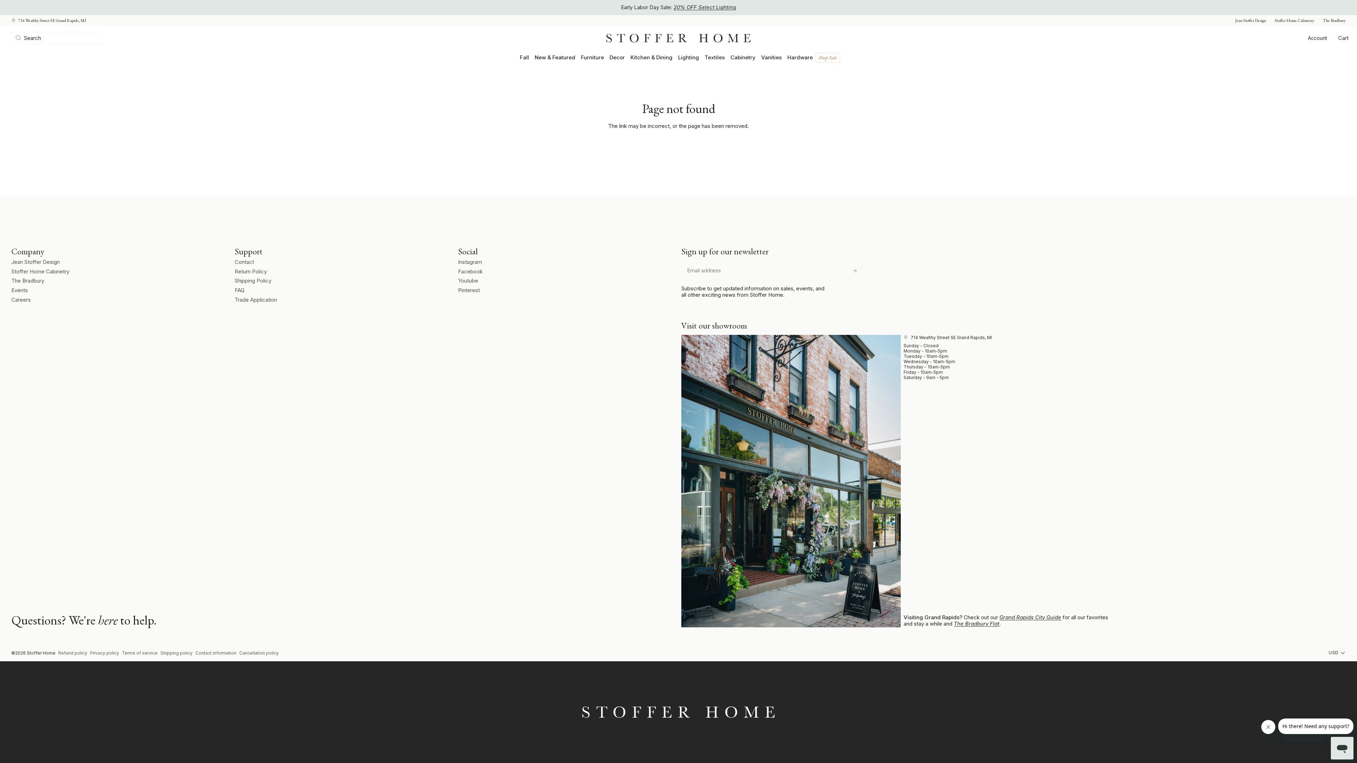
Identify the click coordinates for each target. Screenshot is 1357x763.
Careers (21, 299)
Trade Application (256, 299)
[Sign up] (854, 270)
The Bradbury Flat (976, 623)
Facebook (470, 271)
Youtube (468, 280)
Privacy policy (104, 653)
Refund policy (72, 653)
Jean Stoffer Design (1250, 20)
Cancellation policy (259, 653)
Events (19, 290)
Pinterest (469, 290)
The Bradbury (1334, 20)
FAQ (240, 290)
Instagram (470, 262)
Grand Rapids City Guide (1030, 617)
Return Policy (251, 271)
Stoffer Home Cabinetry (1294, 20)
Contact (244, 262)
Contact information (215, 653)
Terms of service (140, 653)
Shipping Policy (253, 280)
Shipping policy (176, 653)
